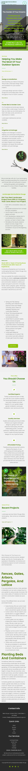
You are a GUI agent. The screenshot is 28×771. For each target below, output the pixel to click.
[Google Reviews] (18, 766)
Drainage (14, 747)
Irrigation (14, 745)
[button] (4, 536)
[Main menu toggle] (24, 3)
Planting (14, 743)
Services (14, 727)
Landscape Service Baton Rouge (9, 2)
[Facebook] (9, 766)
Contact (14, 733)
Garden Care (14, 742)
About (14, 725)
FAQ (14, 731)
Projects (14, 729)
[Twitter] (12, 766)
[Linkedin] (15, 766)
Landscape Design (14, 740)
